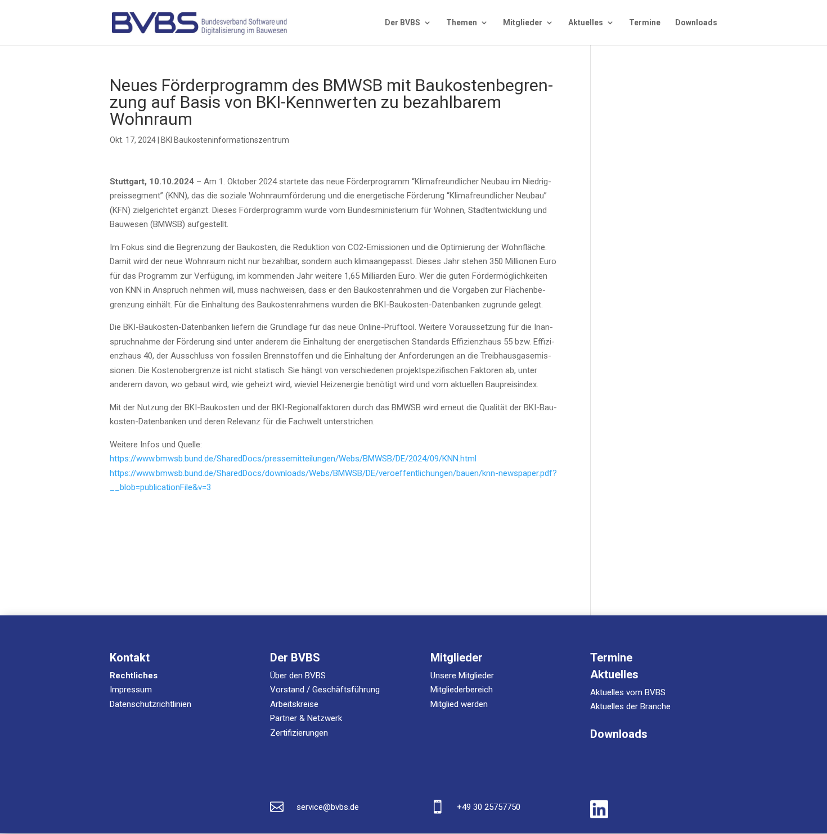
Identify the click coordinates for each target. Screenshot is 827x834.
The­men (461, 23)
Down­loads (696, 23)
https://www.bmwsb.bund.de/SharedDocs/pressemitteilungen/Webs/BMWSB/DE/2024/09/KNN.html (293, 459)
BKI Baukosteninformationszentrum (225, 139)
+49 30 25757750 (488, 807)
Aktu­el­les (585, 23)
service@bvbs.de (327, 807)
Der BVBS (402, 23)
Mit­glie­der (522, 23)
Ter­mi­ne (644, 23)
